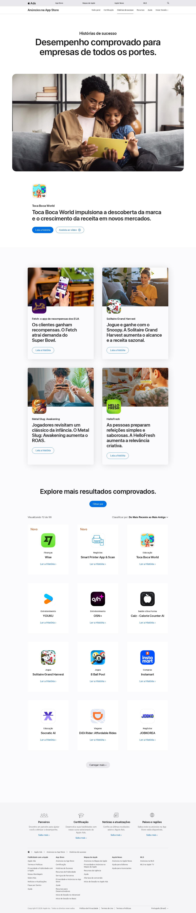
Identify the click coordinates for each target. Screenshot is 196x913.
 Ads (32, 3)
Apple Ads (32, 861)
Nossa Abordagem (35, 874)
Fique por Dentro (34, 885)
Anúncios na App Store (43, 10)
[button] (70, 230)
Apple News (119, 3)
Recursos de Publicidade (66, 872)
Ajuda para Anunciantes (121, 868)
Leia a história (42, 230)
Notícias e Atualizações (37, 882)
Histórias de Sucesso (64, 868)
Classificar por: (120, 517)
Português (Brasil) (158, 908)
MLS (145, 3)
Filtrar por (98, 504)
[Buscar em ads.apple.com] (168, 3)
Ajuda (150, 10)
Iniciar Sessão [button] (161, 10)
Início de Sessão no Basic (66, 899)
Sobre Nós (32, 878)
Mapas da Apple (89, 3)
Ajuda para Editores (120, 865)
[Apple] (29, 852)
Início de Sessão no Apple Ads (96, 882)
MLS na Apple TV (147, 865)
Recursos (140, 10)
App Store (59, 3)
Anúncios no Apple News (122, 861)
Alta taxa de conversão (93, 878)
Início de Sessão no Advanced (68, 895)
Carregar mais (96, 764)
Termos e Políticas (35, 865)
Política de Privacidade (88, 908)
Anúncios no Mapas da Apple (95, 861)
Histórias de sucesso (125, 10)
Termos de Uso (107, 908)
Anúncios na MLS (147, 861)
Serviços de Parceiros (65, 876)
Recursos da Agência (92, 871)
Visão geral (96, 10)
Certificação (109, 10)
